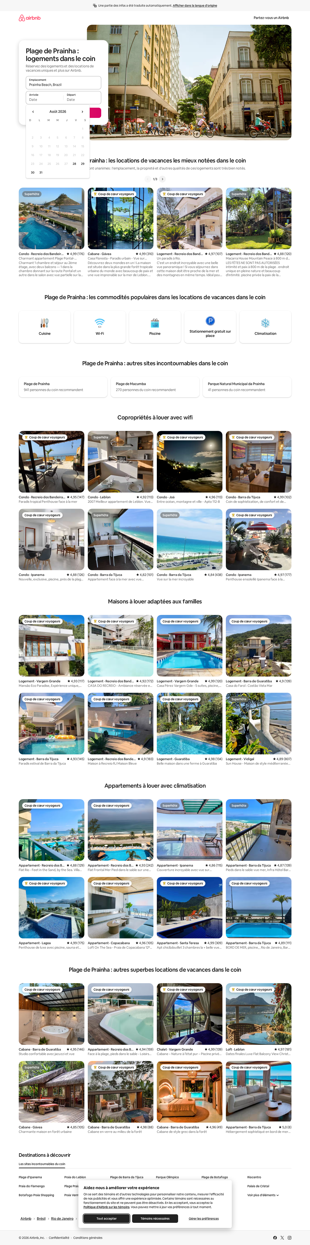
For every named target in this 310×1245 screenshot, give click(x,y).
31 (40, 172)
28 (74, 164)
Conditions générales (87, 1238)
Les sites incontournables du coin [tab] (42, 1164)
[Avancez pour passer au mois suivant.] (82, 111)
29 (82, 164)
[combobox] (63, 84)
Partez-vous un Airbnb (271, 18)
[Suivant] (162, 179)
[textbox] (44, 99)
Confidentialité (59, 1238)
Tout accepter (107, 1218)
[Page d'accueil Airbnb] (29, 18)
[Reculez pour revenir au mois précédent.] (33, 111)
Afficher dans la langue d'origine (195, 5)
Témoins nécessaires (155, 1218)
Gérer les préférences (204, 1218)
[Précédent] (147, 179)
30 (33, 172)
